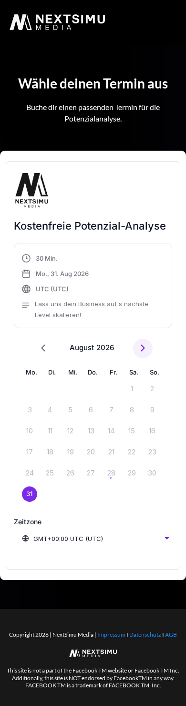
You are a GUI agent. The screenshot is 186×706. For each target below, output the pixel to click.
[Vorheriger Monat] (43, 348)
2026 (105, 347)
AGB (171, 634)
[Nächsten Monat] (143, 348)
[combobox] (95, 538)
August (82, 347)
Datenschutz (145, 634)
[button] (93, 287)
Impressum (111, 634)
